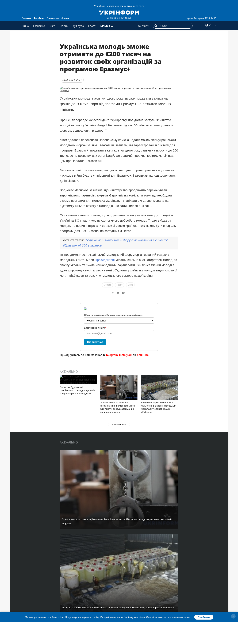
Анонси (66, 18)
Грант (119, 285)
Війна (25, 26)
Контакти (143, 26)
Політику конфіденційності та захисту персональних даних (157, 617)
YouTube (143, 355)
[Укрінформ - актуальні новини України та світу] (119, 12)
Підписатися (95, 341)
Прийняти (204, 617)
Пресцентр (53, 18)
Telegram (112, 355)
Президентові (105, 260)
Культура (78, 26)
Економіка (39, 26)
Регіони (63, 26)
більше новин (119, 424)
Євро (130, 285)
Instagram (125, 355)
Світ (52, 26)
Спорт (92, 26)
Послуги (26, 18)
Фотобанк (39, 18)
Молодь (107, 285)
